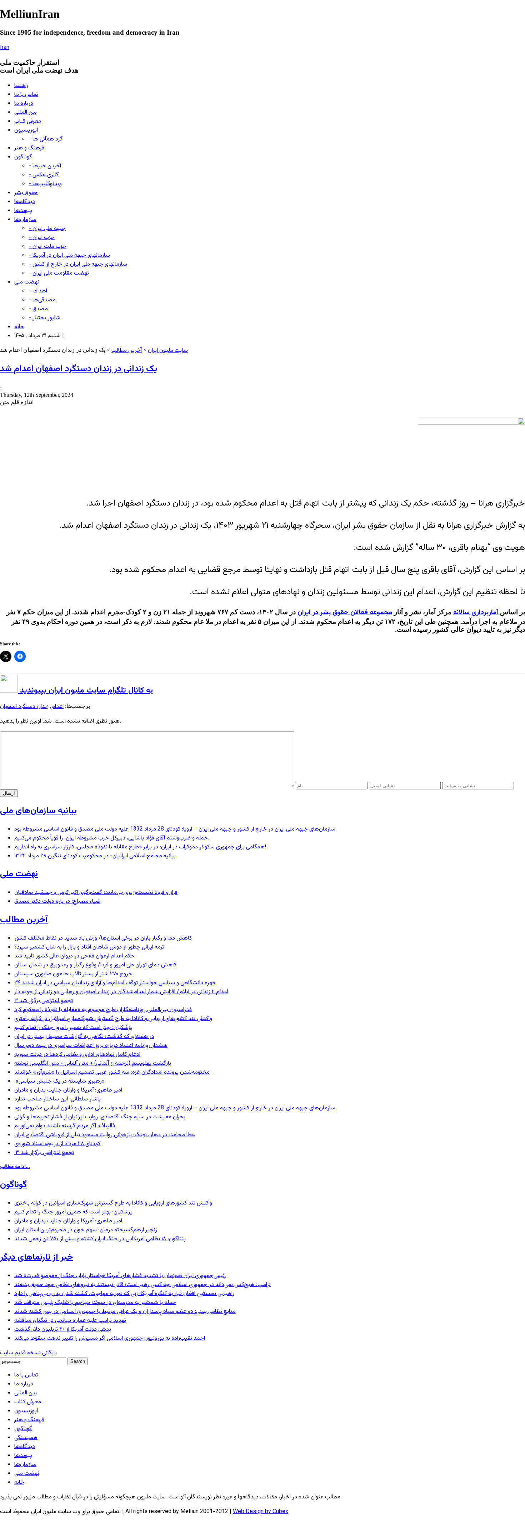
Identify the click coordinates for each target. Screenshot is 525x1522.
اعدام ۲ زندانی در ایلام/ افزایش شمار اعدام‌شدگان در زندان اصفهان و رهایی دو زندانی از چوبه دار (121, 991)
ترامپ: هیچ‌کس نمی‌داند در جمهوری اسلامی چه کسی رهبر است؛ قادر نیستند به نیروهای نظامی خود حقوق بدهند (142, 1284)
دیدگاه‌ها (24, 201)
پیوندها (23, 210)
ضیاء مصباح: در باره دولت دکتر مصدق (57, 901)
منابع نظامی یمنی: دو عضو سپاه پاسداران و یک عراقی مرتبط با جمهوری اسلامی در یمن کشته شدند (125, 1311)
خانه (19, 326)
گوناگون (23, 157)
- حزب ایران (42, 237)
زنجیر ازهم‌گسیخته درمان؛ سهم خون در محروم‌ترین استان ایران (85, 1230)
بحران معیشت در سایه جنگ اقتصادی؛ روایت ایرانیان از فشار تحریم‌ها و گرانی (99, 1117)
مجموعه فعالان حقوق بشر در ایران (345, 612)
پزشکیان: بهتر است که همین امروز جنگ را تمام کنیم (73, 1027)
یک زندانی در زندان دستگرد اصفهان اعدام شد (78, 369)
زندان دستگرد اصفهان (24, 706)
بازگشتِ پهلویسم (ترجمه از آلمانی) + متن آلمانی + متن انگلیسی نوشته (92, 1063)
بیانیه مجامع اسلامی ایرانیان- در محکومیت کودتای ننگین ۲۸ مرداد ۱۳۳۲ (95, 856)
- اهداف (38, 291)
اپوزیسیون (26, 130)
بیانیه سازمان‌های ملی (38, 811)
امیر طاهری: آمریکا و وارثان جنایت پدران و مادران (68, 1090)
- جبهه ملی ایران (47, 228)
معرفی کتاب (27, 121)
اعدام (57, 706)
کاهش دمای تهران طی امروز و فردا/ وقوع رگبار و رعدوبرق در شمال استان (95, 965)
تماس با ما (26, 94)
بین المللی (25, 112)
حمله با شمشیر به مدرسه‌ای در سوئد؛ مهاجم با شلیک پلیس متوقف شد (95, 1302)
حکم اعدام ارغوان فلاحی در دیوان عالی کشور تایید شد (74, 956)
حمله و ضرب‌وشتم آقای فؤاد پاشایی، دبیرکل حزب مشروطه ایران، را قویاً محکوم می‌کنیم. (111, 838)
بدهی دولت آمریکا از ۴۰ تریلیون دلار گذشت (62, 1329)
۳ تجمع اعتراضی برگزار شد (43, 1000)
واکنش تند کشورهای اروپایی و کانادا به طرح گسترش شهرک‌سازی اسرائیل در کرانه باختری (113, 1018)
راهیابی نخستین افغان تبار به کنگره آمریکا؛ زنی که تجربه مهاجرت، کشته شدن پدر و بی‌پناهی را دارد (124, 1293)
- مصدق (38, 309)
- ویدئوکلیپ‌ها (45, 183)
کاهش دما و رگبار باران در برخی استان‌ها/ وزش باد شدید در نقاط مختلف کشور (103, 938)
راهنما (21, 85)
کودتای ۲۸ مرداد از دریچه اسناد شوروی (57, 1143)
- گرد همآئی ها (46, 139)
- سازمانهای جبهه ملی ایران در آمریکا (69, 255)
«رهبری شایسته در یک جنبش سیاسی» (59, 1081)
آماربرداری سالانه (476, 612)
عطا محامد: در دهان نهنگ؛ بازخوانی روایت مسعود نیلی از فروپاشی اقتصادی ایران (104, 1135)
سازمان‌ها (25, 219)
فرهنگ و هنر (29, 148)
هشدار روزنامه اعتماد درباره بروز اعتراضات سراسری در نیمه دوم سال (91, 1045)
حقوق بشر (26, 192)
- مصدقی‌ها (42, 300)
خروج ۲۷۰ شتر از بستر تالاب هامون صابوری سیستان (73, 974)
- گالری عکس (44, 175)
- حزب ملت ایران (47, 246)
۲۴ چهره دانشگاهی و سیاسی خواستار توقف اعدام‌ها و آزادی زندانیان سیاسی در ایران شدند (115, 983)
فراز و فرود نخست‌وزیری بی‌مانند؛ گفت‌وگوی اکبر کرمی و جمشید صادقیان (96, 892)
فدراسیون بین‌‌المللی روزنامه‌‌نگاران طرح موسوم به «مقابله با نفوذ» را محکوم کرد (103, 1009)
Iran (4, 47)
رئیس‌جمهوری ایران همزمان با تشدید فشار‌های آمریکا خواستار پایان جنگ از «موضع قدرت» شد (120, 1275)
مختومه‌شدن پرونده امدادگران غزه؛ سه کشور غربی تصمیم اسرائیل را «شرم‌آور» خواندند (112, 1072)
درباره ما (23, 103)
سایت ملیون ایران (168, 350)
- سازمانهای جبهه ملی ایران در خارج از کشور (78, 264)
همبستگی (26, 1437)
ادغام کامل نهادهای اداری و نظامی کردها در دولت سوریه (77, 1054)
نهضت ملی (26, 282)
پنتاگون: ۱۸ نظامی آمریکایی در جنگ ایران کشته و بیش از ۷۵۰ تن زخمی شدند (100, 1239)
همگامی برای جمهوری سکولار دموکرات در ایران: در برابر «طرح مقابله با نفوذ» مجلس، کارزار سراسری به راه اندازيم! (140, 847)
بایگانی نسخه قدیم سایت (28, 1353)
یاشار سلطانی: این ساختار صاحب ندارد (57, 1099)
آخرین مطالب (126, 350)
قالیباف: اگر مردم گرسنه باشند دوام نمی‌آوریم (64, 1126)
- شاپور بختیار (44, 318)
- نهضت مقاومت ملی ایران (59, 273)
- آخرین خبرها (45, 166)
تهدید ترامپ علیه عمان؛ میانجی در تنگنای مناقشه (70, 1320)
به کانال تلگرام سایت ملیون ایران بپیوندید (85, 690)
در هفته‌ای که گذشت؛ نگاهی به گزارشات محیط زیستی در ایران (84, 1036)
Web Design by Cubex (260, 1511)
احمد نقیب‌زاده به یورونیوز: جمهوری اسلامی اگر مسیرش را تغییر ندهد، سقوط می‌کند (109, 1338)
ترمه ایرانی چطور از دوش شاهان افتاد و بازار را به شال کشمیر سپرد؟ (89, 947)
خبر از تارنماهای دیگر (36, 1257)
